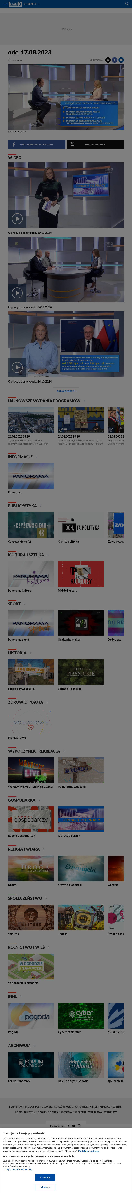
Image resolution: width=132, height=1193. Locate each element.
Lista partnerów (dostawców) (17, 1169)
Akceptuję (45, 1177)
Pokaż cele (45, 1187)
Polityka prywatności (88, 1151)
